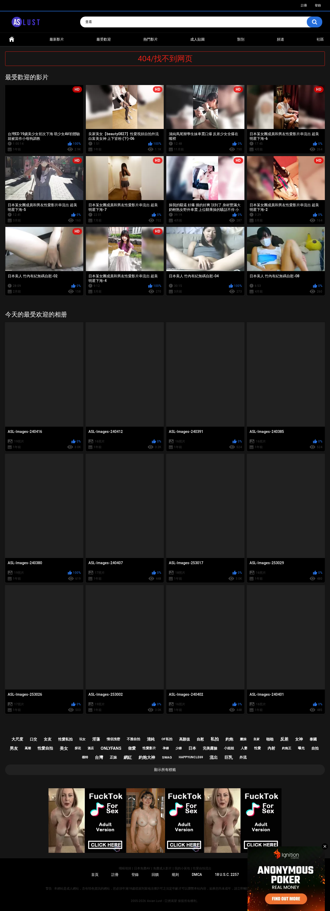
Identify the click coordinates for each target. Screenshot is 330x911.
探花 (78, 748)
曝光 (301, 748)
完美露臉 (210, 748)
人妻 (244, 748)
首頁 (11, 39)
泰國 (313, 739)
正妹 (113, 757)
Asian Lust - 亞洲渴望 (162, 901)
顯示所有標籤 (165, 770)
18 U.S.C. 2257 (227, 874)
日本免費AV (142, 868)
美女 (64, 748)
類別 (240, 39)
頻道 (280, 39)
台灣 (99, 757)
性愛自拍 (45, 748)
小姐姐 (229, 748)
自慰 (200, 739)
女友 (48, 739)
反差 (284, 739)
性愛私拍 (65, 739)
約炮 (229, 739)
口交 (33, 739)
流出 (214, 757)
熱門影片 (150, 39)
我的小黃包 (182, 868)
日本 (192, 748)
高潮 (28, 748)
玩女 (82, 739)
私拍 (215, 739)
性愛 (257, 748)
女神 (299, 739)
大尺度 (17, 739)
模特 (85, 757)
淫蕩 (96, 739)
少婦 (179, 748)
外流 (243, 757)
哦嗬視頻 (125, 868)
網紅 (128, 757)
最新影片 (57, 39)
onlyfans (111, 748)
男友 (14, 748)
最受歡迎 (103, 39)
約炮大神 (147, 757)
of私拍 (166, 739)
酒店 (91, 748)
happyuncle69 (191, 757)
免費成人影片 (162, 868)
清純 (151, 739)
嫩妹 (243, 739)
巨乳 (229, 757)
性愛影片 (149, 748)
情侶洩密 (113, 739)
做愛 (132, 748)
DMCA (197, 874)
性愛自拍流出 (202, 868)
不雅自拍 (133, 739)
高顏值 (184, 739)
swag (167, 757)
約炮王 (286, 748)
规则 (175, 874)
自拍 (315, 748)
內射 (271, 748)
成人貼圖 (197, 39)
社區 (320, 39)
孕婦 (166, 748)
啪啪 (270, 739)
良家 (256, 739)
